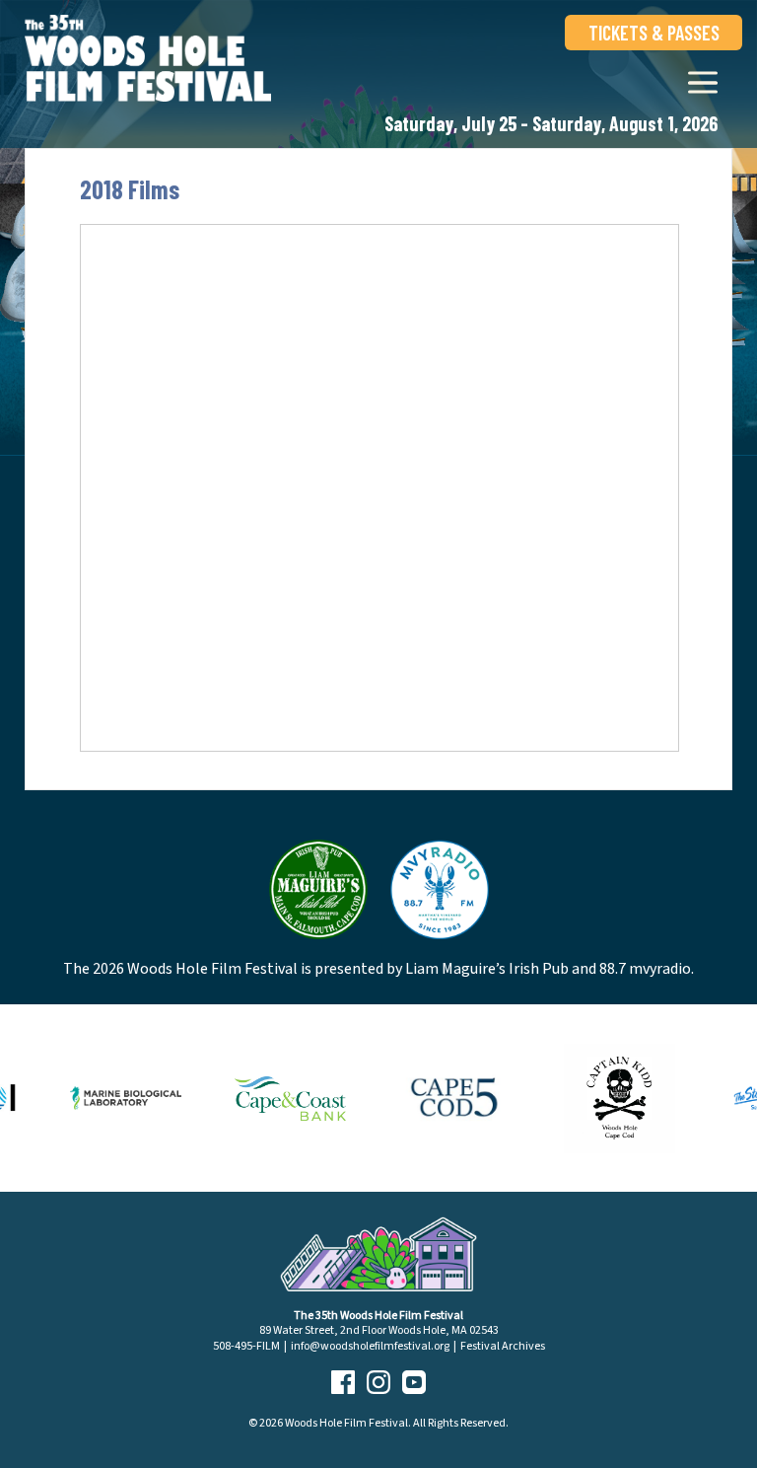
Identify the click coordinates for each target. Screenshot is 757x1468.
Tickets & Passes (654, 32)
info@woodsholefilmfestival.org (370, 1346)
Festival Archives (502, 1346)
